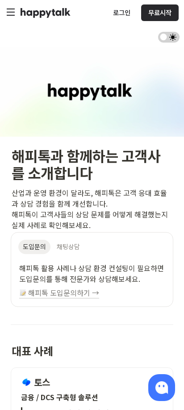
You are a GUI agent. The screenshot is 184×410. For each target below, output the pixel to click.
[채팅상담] (162, 388)
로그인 (121, 13)
